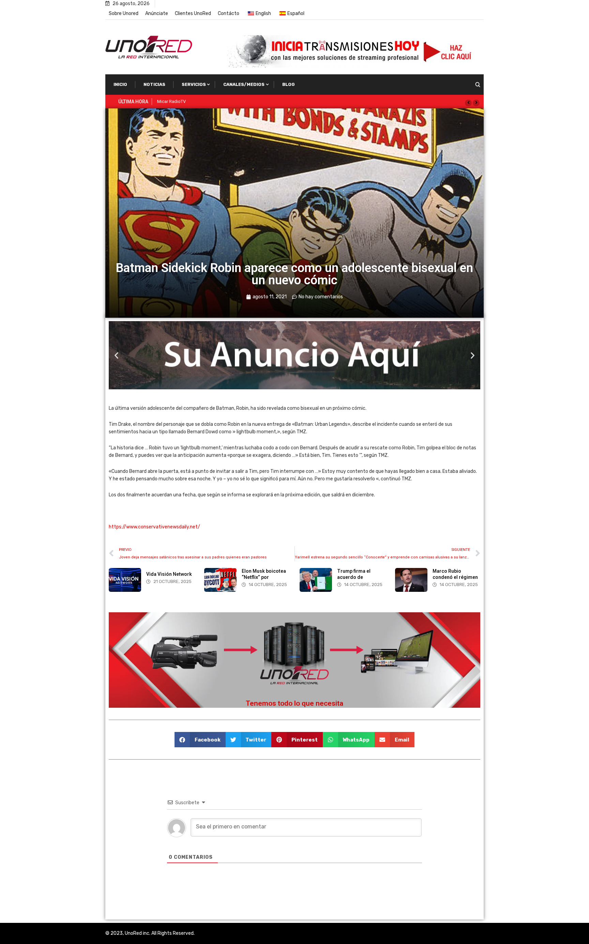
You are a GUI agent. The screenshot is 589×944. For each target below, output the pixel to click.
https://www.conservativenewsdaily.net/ (154, 527)
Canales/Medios (244, 84)
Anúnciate (156, 13)
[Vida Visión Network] (125, 580)
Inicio (120, 84)
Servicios (194, 84)
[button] (468, 103)
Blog (288, 84)
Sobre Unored (123, 13)
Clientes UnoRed (193, 13)
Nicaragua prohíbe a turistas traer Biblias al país (204, 101)
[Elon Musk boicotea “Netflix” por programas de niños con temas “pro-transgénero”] (220, 580)
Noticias (154, 84)
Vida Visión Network (169, 574)
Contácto (228, 13)
